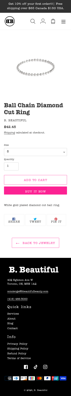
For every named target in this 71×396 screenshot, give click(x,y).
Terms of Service (19, 358)
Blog (10, 323)
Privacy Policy (17, 344)
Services (13, 314)
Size (6, 145)
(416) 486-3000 (17, 299)
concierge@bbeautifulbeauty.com (27, 291)
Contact (12, 328)
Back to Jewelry (38, 243)
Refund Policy (16, 354)
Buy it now (35, 192)
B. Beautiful (40, 390)
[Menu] (63, 21)
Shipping (9, 133)
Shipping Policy (17, 349)
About (11, 319)
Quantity (9, 159)
